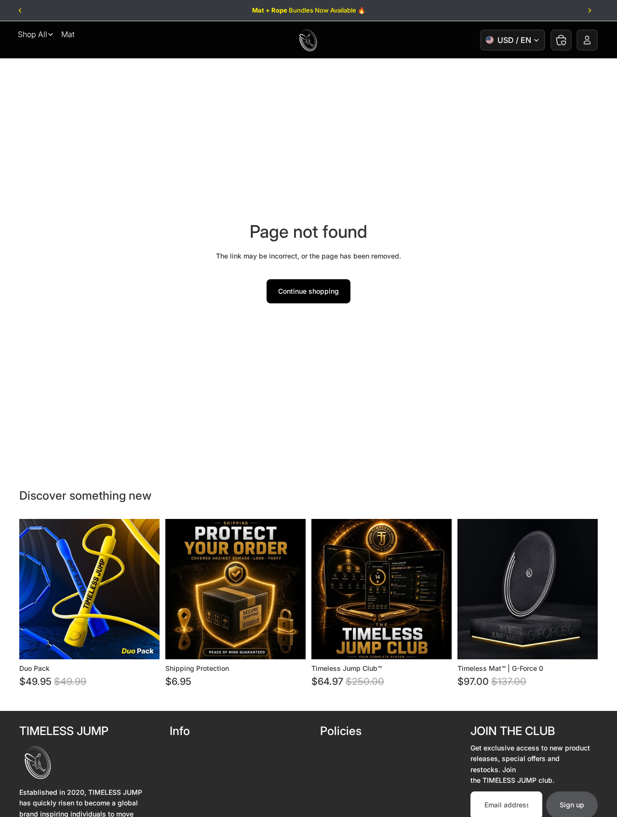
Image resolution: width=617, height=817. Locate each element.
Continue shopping (308, 291)
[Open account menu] (587, 40)
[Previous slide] (20, 10)
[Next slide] (589, 10)
